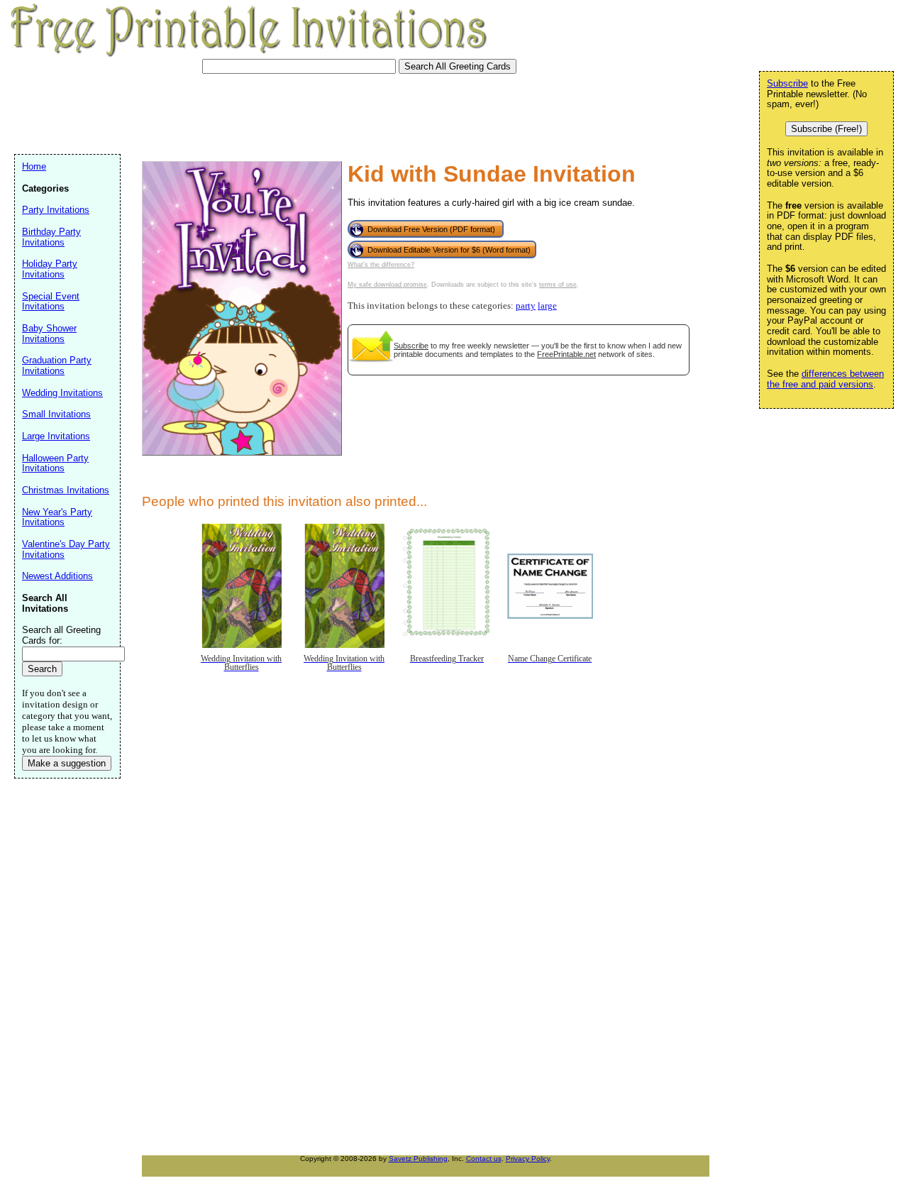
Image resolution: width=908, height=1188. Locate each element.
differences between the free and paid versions (825, 379)
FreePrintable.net (566, 354)
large (547, 306)
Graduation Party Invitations (57, 365)
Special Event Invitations (50, 301)
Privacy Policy (528, 1158)
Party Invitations (55, 209)
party (526, 306)
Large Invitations (56, 436)
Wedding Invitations (62, 392)
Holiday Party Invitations (49, 269)
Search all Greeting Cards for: (61, 635)
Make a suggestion (67, 763)
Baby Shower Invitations (49, 333)
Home (34, 166)
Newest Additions (57, 576)
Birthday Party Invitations (51, 237)
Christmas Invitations (65, 490)
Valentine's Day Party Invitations (66, 549)
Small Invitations (56, 414)
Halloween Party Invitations (55, 463)
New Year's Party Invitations (57, 517)
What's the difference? (381, 264)
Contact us (484, 1158)
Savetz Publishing (418, 1158)
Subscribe (411, 345)
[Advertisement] (272, 112)
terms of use (558, 284)
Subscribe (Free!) (826, 128)
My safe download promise (387, 284)
